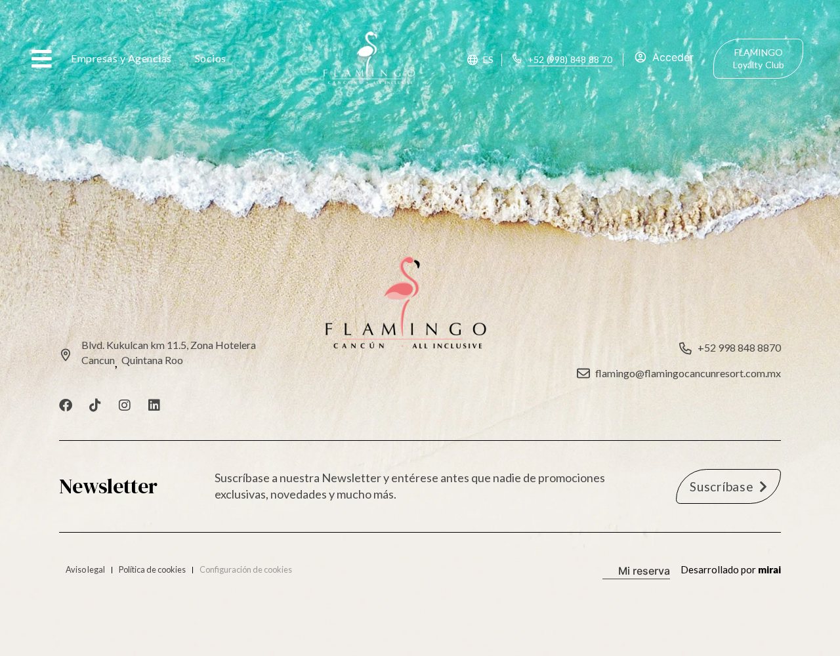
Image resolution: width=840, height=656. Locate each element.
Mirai (769, 569)
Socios (210, 58)
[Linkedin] (154, 405)
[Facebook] (65, 405)
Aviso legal (85, 569)
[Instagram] (124, 405)
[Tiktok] (95, 405)
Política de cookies (152, 569)
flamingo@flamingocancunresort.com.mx (688, 373)
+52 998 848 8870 (739, 347)
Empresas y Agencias (121, 58)
